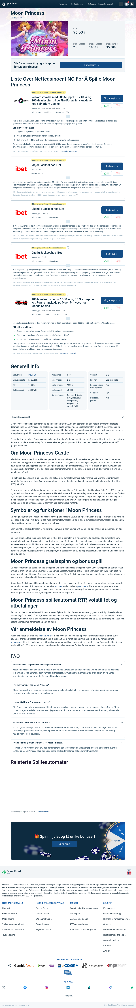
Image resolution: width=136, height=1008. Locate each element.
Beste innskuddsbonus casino (84, 908)
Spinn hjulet (64, 844)
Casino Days (42, 908)
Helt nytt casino (9, 913)
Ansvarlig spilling (111, 940)
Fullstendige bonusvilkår (68, 151)
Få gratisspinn (89, 65)
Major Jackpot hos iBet (46, 165)
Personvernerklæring (9, 1005)
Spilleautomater (29, 812)
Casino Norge (15, 812)
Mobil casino (8, 919)
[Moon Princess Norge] (129, 872)
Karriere (106, 945)
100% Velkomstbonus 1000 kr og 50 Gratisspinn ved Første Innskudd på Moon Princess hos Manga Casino (62, 303)
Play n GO (18, 18)
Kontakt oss (108, 908)
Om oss (106, 924)
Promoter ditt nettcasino (114, 929)
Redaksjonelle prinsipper (114, 935)
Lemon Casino (42, 913)
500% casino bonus (79, 919)
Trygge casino (8, 935)
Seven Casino (42, 924)
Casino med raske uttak (13, 929)
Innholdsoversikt (21, 417)
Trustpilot (68, 995)
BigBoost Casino (43, 929)
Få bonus (110, 166)
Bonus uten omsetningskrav (83, 929)
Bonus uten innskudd (106, 4)
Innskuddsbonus (77, 4)
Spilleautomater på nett (13, 924)
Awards (106, 951)
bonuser (58, 586)
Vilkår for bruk (24, 1005)
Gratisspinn (92, 4)
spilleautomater (46, 635)
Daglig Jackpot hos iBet (46, 252)
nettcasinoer (16, 642)
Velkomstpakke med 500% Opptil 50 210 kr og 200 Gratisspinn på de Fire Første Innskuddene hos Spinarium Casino (61, 100)
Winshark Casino (44, 919)
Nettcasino (63, 4)
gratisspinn (82, 586)
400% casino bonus (79, 924)
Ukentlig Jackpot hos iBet (47, 208)
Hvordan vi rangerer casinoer (116, 919)
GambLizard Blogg (112, 913)
